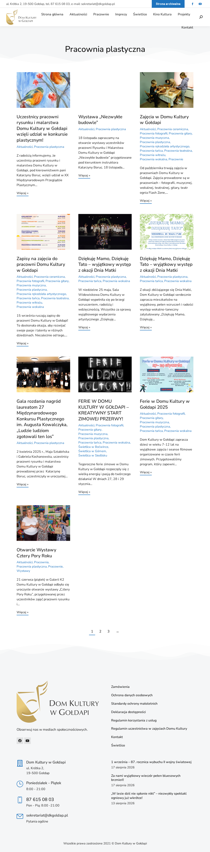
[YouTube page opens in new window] (200, 4)
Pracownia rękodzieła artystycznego (164, 146)
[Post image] (43, 90)
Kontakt (117, 737)
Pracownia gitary (180, 133)
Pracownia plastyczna (49, 147)
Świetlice (118, 745)
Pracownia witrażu (152, 155)
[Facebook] (20, 740)
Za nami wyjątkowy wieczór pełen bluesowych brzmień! (145, 778)
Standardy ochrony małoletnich (134, 704)
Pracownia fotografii (153, 133)
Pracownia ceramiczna (172, 129)
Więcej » (23, 193)
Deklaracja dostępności (128, 712)
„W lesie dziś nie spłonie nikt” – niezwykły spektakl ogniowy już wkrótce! (149, 795)
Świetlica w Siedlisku (92, 455)
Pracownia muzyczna (154, 138)
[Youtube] (27, 740)
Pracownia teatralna (178, 151)
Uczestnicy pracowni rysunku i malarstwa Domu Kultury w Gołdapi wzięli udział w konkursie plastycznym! (42, 128)
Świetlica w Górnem (92, 451)
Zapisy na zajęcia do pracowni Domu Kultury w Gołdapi (41, 264)
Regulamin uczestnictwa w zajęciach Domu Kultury (149, 729)
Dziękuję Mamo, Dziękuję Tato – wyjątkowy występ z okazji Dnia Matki (104, 264)
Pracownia (41, 562)
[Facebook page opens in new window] (192, 4)
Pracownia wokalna (153, 159)
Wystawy (23, 571)
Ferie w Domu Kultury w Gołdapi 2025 (165, 404)
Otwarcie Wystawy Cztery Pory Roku (36, 553)
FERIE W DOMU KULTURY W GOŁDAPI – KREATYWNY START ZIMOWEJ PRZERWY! (103, 410)
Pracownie (176, 159)
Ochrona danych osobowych (132, 695)
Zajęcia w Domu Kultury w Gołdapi (164, 120)
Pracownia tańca (151, 151)
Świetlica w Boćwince (93, 447)
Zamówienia (120, 687)
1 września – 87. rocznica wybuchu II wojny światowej (151, 762)
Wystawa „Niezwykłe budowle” (100, 120)
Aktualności (25, 147)
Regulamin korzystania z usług (133, 720)
